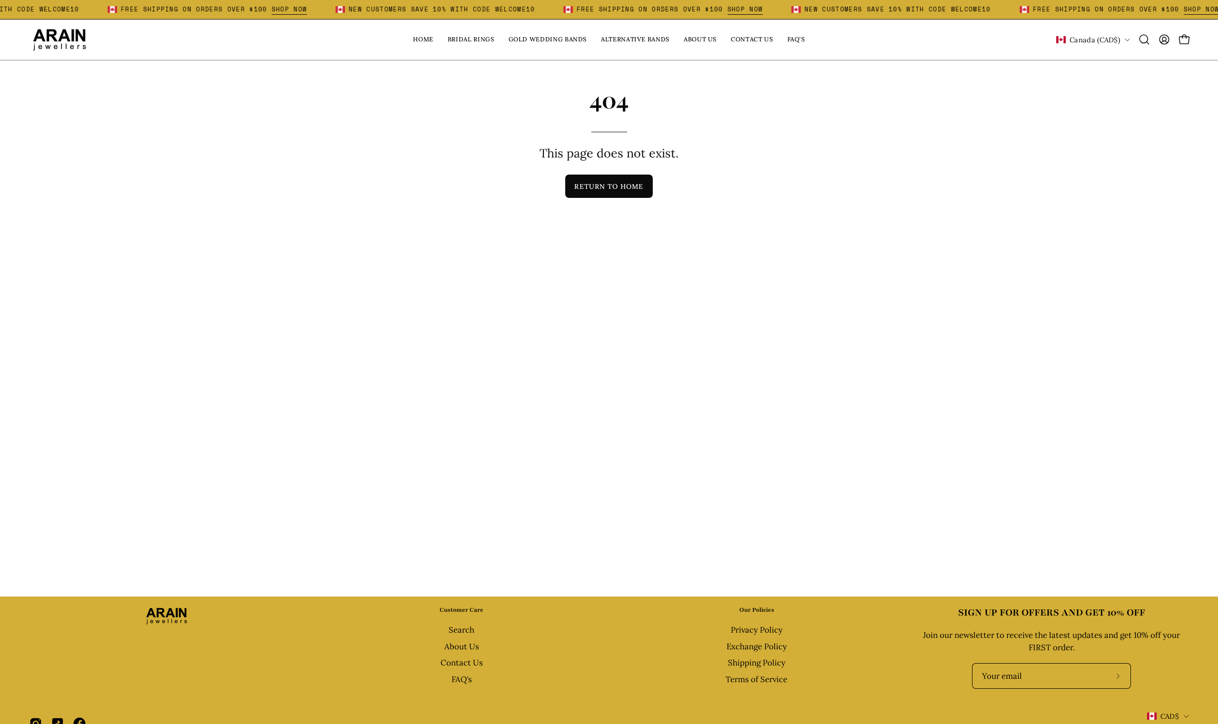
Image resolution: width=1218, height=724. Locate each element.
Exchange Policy (757, 646)
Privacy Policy (757, 630)
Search (461, 630)
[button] (1144, 39)
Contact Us (462, 663)
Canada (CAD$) (1095, 39)
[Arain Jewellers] (59, 40)
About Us (461, 646)
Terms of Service (756, 679)
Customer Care (461, 610)
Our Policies (756, 610)
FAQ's (462, 679)
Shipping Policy (757, 663)
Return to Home (608, 186)
